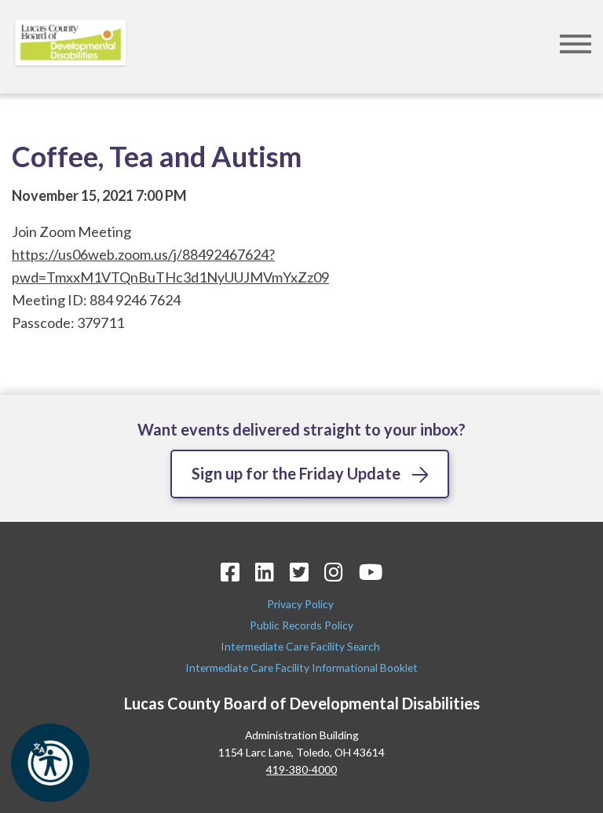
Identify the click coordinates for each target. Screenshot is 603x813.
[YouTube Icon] (370, 572)
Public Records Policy (301, 625)
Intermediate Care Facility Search (301, 646)
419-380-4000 (301, 769)
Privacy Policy (301, 604)
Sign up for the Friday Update (296, 473)
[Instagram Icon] (333, 572)
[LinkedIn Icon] (264, 572)
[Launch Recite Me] (50, 763)
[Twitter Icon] (299, 572)
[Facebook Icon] (230, 572)
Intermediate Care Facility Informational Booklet (301, 667)
